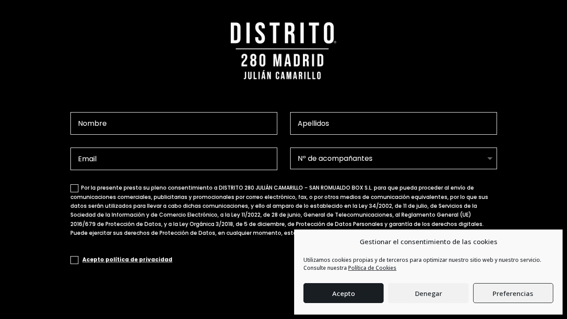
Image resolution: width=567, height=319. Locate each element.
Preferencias (513, 293)
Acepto (343, 293)
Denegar (428, 293)
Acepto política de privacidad (127, 259)
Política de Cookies (372, 268)
